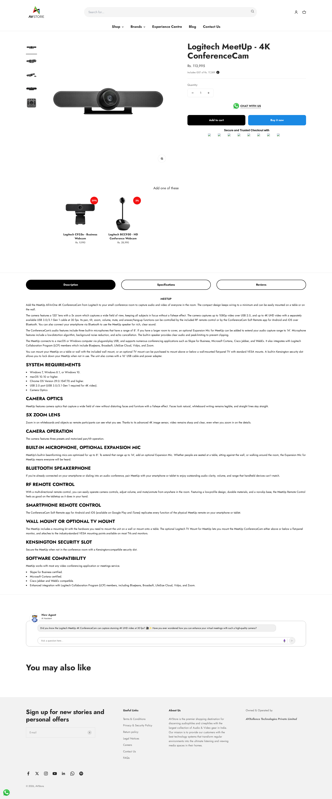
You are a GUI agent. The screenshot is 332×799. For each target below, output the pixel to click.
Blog (192, 26)
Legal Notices (131, 738)
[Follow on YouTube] (54, 773)
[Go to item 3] (31, 76)
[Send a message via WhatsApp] (6, 792)
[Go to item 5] (31, 103)
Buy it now (277, 120)
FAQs (126, 758)
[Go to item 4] (31, 90)
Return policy (130, 732)
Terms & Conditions (134, 719)
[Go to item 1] (31, 48)
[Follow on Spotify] (81, 773)
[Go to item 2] (31, 62)
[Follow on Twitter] (37, 773)
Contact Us (211, 26)
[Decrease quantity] (193, 93)
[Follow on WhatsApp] (72, 773)
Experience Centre (167, 26)
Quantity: (192, 85)
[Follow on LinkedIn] (63, 773)
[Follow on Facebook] (28, 773)
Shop (116, 26)
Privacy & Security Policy (137, 725)
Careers (127, 745)
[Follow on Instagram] (46, 773)
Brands (136, 26)
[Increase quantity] (209, 93)
